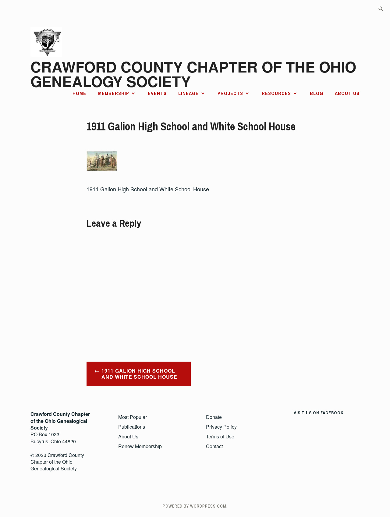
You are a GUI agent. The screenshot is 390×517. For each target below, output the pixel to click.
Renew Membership (140, 446)
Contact (214, 446)
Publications (131, 426)
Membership (113, 93)
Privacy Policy (221, 426)
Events (157, 93)
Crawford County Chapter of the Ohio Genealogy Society (193, 74)
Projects (230, 93)
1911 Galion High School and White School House (139, 374)
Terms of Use (220, 436)
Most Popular (132, 416)
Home (79, 93)
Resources (276, 93)
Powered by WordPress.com (194, 506)
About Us (347, 93)
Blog (316, 93)
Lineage (188, 93)
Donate (214, 416)
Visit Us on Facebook (318, 413)
